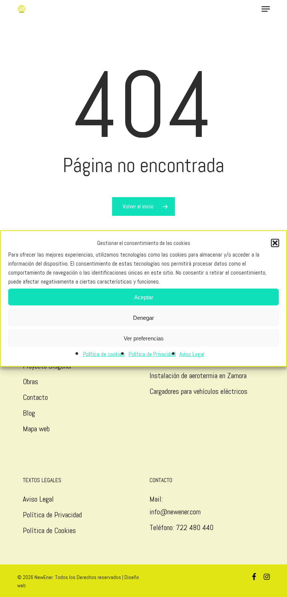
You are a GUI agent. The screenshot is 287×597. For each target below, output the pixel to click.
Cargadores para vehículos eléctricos (199, 391)
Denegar (143, 317)
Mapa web (36, 429)
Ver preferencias (144, 338)
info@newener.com (175, 512)
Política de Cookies (49, 530)
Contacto (35, 397)
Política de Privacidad (152, 354)
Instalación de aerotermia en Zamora (198, 375)
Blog (29, 413)
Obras (30, 381)
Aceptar (143, 297)
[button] (275, 243)
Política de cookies (104, 354)
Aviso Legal (191, 354)
